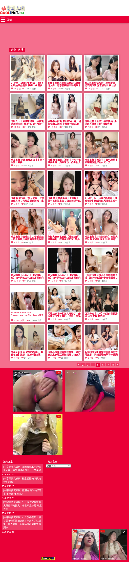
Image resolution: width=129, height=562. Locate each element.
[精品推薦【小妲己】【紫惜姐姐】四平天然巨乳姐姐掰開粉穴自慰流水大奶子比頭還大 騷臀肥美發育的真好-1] (64, 272)
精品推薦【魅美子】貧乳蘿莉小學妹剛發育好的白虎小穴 (101, 161)
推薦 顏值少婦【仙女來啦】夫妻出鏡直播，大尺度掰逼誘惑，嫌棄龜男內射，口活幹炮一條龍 (27, 199)
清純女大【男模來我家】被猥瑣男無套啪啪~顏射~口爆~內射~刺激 (27, 122)
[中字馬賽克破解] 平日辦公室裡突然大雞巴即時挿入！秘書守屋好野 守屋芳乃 (22, 505)
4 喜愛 (53, 242)
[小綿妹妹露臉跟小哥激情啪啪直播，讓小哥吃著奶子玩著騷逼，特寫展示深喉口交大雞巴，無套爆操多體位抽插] (101, 272)
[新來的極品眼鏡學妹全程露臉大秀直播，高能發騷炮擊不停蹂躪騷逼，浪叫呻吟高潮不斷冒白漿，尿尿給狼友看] (101, 349)
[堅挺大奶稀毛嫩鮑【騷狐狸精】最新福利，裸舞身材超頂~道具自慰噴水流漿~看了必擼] (64, 233)
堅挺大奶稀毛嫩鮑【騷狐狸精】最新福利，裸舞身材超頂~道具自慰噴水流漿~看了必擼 (64, 238)
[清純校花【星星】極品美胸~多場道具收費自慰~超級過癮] (101, 118)
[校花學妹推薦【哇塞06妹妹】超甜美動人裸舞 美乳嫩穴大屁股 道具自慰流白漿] (64, 118)
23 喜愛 (17, 280)
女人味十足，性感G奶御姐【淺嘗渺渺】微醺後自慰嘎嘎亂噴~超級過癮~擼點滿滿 (101, 199)
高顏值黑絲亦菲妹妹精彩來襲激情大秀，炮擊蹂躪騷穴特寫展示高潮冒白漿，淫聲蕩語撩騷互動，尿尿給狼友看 (64, 84)
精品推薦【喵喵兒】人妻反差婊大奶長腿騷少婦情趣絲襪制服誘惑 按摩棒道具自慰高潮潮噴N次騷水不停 (27, 238)
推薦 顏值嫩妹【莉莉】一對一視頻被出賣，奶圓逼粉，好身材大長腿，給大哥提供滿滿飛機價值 (64, 161)
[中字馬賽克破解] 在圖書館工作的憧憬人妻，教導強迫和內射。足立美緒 (22, 468)
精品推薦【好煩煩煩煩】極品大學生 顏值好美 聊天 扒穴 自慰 (101, 238)
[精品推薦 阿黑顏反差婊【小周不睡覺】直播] (27, 156)
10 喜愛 (54, 280)
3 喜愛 (53, 88)
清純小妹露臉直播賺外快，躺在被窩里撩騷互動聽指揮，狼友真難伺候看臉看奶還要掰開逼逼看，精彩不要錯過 (64, 353)
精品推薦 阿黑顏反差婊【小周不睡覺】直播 (27, 161)
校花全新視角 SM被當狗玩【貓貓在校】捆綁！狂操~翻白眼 (27, 353)
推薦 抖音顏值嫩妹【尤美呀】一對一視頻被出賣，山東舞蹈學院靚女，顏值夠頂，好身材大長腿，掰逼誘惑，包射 (64, 199)
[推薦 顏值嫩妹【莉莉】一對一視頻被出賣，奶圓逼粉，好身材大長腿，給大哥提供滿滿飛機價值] (64, 156)
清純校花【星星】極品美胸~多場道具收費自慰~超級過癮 (101, 122)
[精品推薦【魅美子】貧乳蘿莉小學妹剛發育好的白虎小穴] (101, 156)
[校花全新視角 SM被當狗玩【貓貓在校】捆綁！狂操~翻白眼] (27, 349)
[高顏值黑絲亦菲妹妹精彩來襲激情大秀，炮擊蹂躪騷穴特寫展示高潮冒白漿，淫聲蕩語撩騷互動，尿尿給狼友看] (64, 79)
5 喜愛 (53, 165)
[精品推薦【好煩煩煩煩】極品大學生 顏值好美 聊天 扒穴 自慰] (101, 233)
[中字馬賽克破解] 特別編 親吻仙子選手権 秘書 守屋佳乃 (22, 492)
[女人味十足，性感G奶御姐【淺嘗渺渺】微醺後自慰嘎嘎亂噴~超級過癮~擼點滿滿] (101, 195)
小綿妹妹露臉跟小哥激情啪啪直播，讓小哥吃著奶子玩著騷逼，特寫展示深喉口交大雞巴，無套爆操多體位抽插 (101, 276)
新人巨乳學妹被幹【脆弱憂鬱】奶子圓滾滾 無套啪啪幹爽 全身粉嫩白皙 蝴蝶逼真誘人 (101, 84)
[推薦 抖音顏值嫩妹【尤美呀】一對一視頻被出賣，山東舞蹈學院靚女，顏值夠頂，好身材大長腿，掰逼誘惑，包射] (64, 195)
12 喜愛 (54, 127)
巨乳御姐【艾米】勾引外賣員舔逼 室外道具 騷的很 (101, 315)
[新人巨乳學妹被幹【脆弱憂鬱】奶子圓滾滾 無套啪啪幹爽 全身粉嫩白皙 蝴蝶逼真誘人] (101, 79)
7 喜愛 (53, 319)
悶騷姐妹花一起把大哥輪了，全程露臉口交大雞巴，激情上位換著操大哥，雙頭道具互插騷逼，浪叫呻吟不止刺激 (64, 315)
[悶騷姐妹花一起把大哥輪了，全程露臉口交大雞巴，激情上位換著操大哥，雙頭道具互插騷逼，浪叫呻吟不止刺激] (64, 310)
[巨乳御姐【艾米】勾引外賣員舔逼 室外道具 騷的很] (101, 310)
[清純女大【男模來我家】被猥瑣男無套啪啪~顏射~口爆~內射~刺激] (27, 118)
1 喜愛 (53, 357)
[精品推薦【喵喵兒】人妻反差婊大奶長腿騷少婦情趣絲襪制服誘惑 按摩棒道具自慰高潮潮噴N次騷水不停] (27, 233)
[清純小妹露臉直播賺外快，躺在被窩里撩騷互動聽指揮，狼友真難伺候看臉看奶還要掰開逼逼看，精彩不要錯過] (64, 349)
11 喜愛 (17, 88)
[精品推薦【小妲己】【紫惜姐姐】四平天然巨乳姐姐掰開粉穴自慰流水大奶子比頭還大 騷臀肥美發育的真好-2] (27, 272)
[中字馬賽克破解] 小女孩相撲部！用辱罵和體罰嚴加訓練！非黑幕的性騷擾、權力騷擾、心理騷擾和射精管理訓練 (22, 522)
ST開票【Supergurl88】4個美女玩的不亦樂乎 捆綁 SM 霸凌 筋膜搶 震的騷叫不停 (27, 84)
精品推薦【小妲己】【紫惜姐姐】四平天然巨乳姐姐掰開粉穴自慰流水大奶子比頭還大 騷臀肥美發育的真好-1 (64, 276)
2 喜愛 (90, 127)
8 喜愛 (90, 357)
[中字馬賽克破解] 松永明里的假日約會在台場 (22, 480)
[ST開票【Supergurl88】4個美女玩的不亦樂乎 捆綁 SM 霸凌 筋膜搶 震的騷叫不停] (27, 79)
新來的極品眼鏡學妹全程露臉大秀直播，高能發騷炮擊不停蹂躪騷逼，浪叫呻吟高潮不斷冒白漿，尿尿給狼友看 (101, 353)
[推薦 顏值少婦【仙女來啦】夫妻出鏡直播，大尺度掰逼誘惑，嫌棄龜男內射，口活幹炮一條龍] (27, 195)
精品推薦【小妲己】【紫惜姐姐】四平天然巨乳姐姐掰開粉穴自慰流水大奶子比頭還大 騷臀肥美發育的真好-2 (27, 276)
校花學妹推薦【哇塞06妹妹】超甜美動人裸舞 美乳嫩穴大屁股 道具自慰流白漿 (64, 122)
